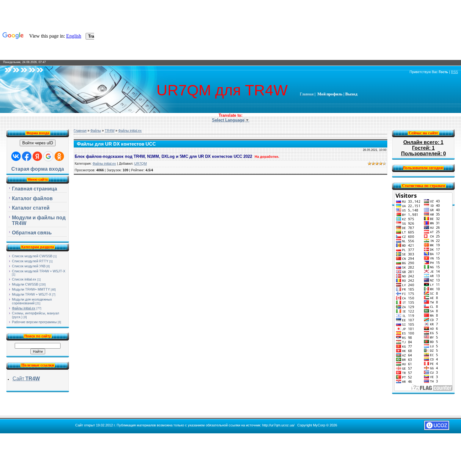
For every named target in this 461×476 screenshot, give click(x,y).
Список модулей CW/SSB (32, 256)
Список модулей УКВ (28, 266)
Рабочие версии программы (34, 322)
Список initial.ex (24, 279)
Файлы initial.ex (23, 308)
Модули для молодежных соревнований (32, 301)
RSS (454, 72)
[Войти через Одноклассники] (59, 156)
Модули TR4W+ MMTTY (31, 289)
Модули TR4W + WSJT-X (31, 294)
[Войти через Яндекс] (37, 156)
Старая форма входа (37, 169)
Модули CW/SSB (25, 284)
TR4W (109, 130)
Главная (80, 130)
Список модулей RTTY (30, 261)
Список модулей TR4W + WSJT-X (38, 271)
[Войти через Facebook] (26, 156)
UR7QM (140, 163)
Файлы (95, 130)
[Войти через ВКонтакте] (16, 156)
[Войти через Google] (48, 156)
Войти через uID (37, 143)
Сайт (26, 378)
